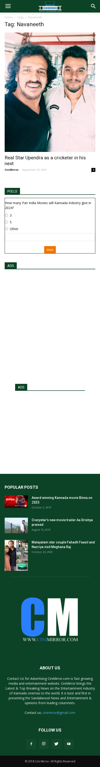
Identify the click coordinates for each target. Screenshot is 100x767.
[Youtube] (68, 744)
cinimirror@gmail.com (59, 712)
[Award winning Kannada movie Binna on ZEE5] (16, 501)
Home (9, 17)
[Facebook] (31, 744)
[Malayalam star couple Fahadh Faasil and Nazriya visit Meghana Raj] (16, 555)
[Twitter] (56, 744)
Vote (50, 249)
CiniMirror (12, 169)
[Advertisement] (50, 325)
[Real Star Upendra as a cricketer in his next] (50, 92)
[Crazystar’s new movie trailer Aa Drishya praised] (16, 525)
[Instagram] (43, 744)
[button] (93, 6)
